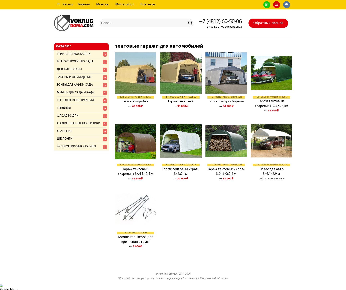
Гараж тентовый (181, 101)
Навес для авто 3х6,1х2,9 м (272, 172)
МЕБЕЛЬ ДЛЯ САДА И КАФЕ (75, 92)
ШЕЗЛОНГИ (64, 138)
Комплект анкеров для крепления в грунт (135, 239)
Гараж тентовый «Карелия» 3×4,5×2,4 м (135, 172)
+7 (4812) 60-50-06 (220, 22)
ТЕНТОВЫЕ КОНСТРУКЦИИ (75, 100)
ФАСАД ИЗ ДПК (67, 115)
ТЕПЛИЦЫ (64, 108)
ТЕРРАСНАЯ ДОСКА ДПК (73, 54)
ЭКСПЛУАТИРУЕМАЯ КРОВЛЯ (76, 146)
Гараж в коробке (135, 101)
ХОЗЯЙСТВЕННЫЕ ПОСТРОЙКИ (78, 123)
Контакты (148, 4)
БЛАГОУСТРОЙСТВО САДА (75, 61)
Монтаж (102, 4)
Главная (84, 4)
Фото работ (124, 4)
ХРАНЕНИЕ (64, 131)
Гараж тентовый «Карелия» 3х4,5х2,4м (271, 104)
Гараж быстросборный (226, 101)
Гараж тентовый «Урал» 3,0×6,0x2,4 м (226, 172)
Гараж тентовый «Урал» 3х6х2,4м (180, 172)
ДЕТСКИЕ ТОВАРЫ (69, 69)
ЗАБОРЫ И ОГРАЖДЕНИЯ (74, 77)
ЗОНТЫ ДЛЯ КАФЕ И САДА (75, 84)
